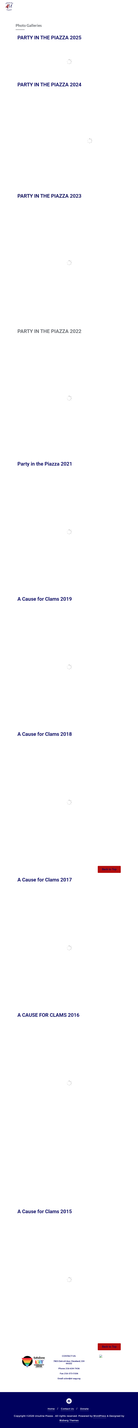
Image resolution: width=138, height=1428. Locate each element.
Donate (84, 1408)
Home (51, 1408)
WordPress (99, 1415)
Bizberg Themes (69, 1420)
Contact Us (67, 1408)
